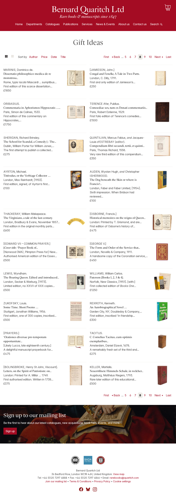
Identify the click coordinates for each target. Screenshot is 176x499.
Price (44, 57)
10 (150, 57)
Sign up (10, 431)
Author (33, 57)
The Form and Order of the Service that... (115, 247)
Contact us (140, 24)
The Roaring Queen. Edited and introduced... (31, 277)
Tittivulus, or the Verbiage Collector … (27, 175)
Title (63, 57)
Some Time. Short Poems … (20, 307)
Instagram (95, 489)
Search (154, 24)
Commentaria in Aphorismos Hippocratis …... (31, 107)
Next (158, 57)
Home (19, 24)
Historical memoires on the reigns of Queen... (117, 218)
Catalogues (53, 24)
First (106, 57)
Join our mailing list (56, 481)
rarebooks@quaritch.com (124, 477)
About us (124, 24)
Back (117, 57)
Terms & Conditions (80, 481)
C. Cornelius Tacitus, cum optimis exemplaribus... (111, 339)
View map (118, 474)
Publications (70, 24)
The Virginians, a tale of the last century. (28, 218)
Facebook (81, 489)
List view (12, 56)
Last (168, 57)
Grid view (6, 56)
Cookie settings (122, 481)
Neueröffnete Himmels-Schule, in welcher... (116, 371)
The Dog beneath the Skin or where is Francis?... (113, 182)
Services (87, 24)
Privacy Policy (102, 481)
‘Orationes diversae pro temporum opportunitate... (24, 339)
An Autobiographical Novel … (108, 307)
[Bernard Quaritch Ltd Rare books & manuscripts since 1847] (88, 12)
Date (54, 57)
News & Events (105, 24)
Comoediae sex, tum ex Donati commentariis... (118, 107)
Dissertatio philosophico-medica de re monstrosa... (27, 76)
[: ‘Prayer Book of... (20, 247)
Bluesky (88, 489)
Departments (34, 24)
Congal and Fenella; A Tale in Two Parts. (115, 73)
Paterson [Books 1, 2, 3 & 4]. (106, 277)
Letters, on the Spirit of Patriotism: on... (27, 371)
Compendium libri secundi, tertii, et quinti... (117, 145)
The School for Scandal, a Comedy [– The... (29, 141)
